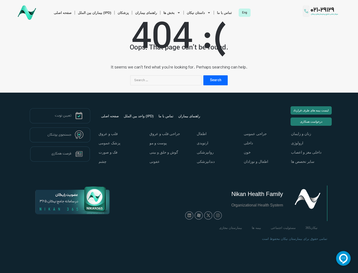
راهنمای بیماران (146, 13)
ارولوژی (297, 143)
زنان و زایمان (301, 134)
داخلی (248, 143)
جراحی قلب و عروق (165, 134)
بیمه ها (256, 228)
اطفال (202, 134)
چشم (102, 161)
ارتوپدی (202, 143)
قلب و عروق (108, 134)
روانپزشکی (205, 152)
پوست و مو (158, 143)
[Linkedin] (189, 215)
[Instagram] (218, 215)
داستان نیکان (196, 13)
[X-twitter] (208, 215)
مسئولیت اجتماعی (283, 228)
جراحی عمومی (255, 134)
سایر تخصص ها (302, 161)
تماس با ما (224, 13)
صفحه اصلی (63, 13)
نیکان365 (311, 228)
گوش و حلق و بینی (164, 152)
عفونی (155, 161)
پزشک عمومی (109, 143)
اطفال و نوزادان (256, 161)
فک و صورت (108, 152)
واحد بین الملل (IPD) (139, 116)
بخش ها (169, 13)
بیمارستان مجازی (230, 228)
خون (247, 152)
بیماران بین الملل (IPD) (94, 13)
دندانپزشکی (206, 161)
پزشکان (123, 13)
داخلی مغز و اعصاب (306, 152)
